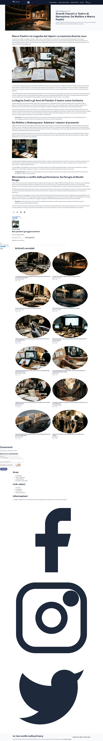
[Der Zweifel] (19, 2)
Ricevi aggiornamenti (30, 237)
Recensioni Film (74, 2)
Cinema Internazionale (63, 2)
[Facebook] (51, 578)
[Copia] (17, 212)
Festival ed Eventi (20, 479)
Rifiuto (81, 737)
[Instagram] (51, 656)
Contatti (82, 2)
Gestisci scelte (87, 737)
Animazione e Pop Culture (22, 481)
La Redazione (19, 489)
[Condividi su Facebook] (13, 212)
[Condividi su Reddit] (20, 212)
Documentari (19, 475)
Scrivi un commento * (5, 462)
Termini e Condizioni (20, 492)
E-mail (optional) (4, 458)
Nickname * (2, 456)
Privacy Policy (19, 491)
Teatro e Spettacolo (60, 11)
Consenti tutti (75, 737)
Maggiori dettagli (67, 739)
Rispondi (3, 469)
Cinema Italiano (53, 2)
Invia (14, 219)
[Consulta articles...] (28, 2)
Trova (88, 2)
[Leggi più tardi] (24, 212)
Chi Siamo (18, 487)
